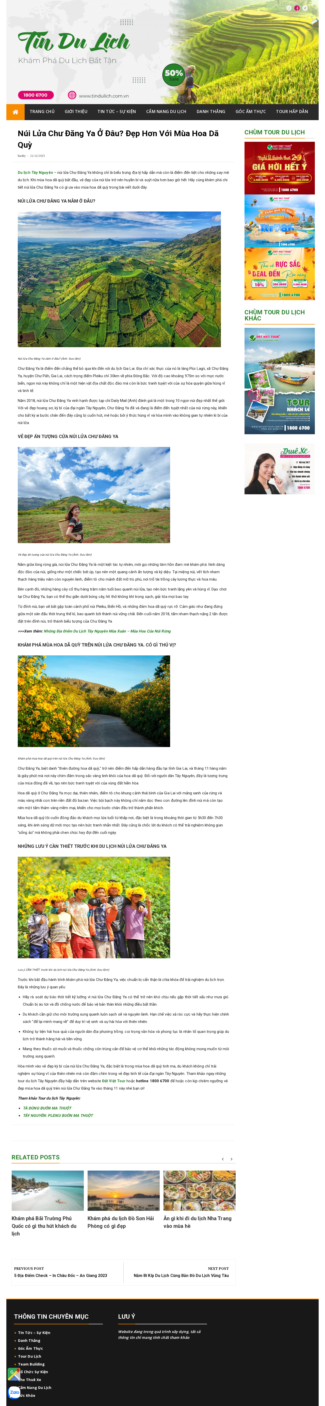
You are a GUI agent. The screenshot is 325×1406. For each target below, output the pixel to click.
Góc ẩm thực (251, 111)
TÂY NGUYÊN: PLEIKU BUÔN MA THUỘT (58, 1115)
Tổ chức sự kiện (33, 1371)
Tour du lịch (29, 1356)
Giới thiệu (76, 111)
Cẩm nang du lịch (166, 111)
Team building (31, 1364)
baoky (22, 156)
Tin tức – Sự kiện (117, 111)
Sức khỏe (26, 1395)
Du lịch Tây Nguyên (35, 172)
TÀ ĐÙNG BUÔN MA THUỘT (47, 1108)
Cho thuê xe (29, 1379)
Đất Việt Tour (113, 1081)
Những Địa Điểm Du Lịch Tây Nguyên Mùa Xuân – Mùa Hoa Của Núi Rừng (107, 631)
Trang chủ (42, 111)
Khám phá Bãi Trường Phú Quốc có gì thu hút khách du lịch (44, 1226)
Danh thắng (211, 111)
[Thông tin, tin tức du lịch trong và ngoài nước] (15, 112)
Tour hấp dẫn (292, 111)
